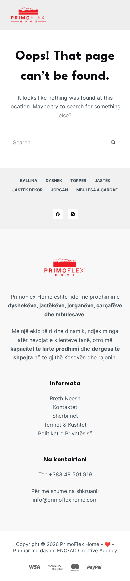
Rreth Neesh (65, 398)
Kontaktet (65, 407)
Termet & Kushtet (65, 424)
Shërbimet (65, 415)
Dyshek (54, 180)
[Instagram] (73, 214)
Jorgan (59, 189)
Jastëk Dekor (27, 189)
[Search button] (113, 142)
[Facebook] (58, 214)
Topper (78, 180)
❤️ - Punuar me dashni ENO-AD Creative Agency (65, 547)
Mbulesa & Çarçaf (97, 189)
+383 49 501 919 (70, 474)
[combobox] (56, 142)
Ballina (28, 180)
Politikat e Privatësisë (65, 433)
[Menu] (119, 15)
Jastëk (102, 180)
